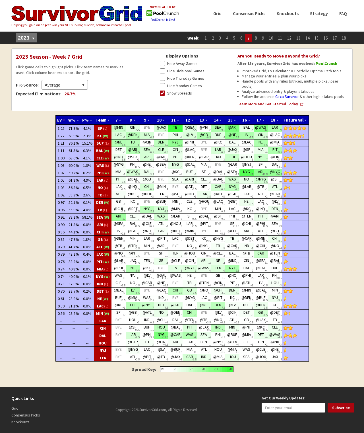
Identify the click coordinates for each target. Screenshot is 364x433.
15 (316, 38)
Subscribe (341, 407)
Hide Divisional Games (185, 70)
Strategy (319, 13)
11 (280, 38)
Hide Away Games (182, 63)
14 (307, 38)
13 (298, 38)
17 (335, 38)
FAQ (343, 13)
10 (271, 38)
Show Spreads (179, 93)
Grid (217, 13)
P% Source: (27, 85)
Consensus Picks (249, 13)
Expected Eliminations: (38, 94)
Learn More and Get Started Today (267, 103)
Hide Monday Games (184, 85)
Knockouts (288, 13)
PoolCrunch (326, 63)
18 (344, 38)
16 (326, 38)
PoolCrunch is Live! (162, 20)
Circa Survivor (287, 96)
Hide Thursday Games (185, 78)
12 (289, 38)
